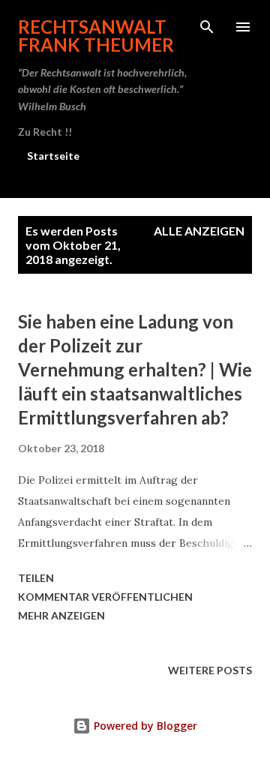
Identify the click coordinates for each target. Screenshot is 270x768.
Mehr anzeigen (61, 615)
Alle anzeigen (199, 231)
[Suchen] (207, 27)
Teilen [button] (36, 578)
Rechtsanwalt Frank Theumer (96, 36)
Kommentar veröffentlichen (105, 596)
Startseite (53, 155)
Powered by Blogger (144, 725)
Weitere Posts (210, 670)
